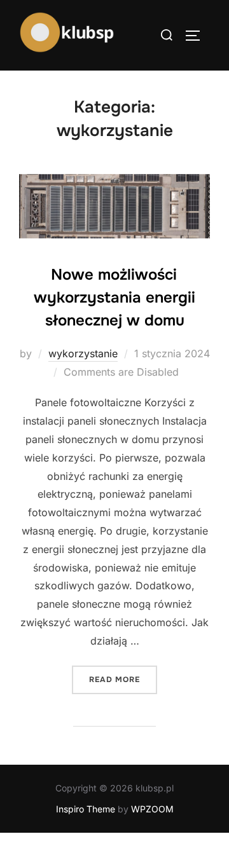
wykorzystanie (83, 353)
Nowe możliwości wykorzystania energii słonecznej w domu (114, 297)
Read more (123, 679)
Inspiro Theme (85, 808)
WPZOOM (152, 808)
